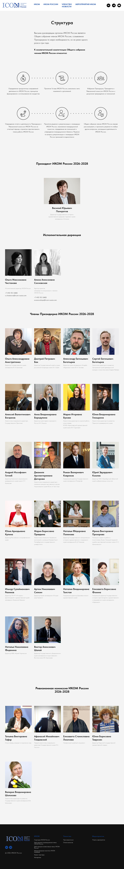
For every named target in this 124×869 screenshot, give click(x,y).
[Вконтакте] (6, 847)
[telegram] (114, 5)
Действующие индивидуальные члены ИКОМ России (45, 843)
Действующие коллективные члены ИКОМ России (47, 847)
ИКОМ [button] (37, 4)
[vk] (108, 5)
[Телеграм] (10, 847)
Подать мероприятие (98, 840)
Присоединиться (68, 840)
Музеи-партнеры (39, 855)
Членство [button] (67, 4)
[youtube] (119, 5)
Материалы (37, 857)
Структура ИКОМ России (42, 840)
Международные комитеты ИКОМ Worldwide (44, 851)
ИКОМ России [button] (50, 4)
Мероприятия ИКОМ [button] (85, 4)
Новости (66, 6)
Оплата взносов (68, 842)
